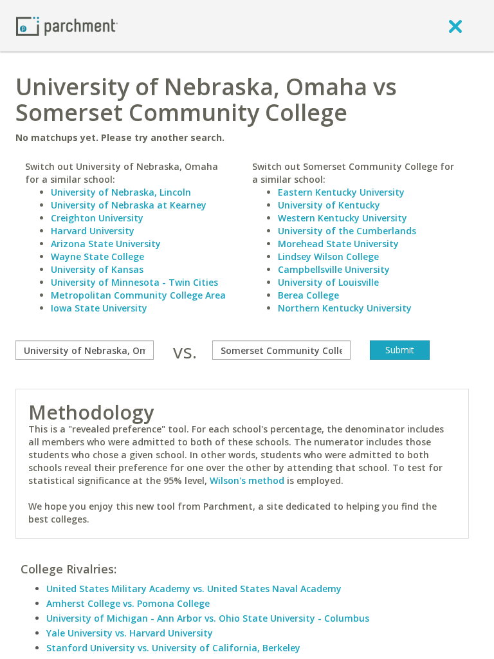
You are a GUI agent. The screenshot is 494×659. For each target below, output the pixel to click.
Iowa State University (99, 308)
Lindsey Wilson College (328, 256)
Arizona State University (106, 243)
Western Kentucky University (342, 218)
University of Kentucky (329, 205)
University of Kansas (97, 269)
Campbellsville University (334, 269)
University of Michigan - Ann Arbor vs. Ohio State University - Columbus (207, 618)
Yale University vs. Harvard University (129, 633)
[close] (455, 25)
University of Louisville (328, 282)
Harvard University (92, 231)
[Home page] (67, 25)
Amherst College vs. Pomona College (128, 603)
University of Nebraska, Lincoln (121, 192)
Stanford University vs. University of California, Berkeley (173, 648)
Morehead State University (338, 243)
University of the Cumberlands (347, 231)
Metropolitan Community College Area (138, 295)
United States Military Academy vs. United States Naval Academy (194, 588)
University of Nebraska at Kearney (128, 205)
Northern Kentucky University (345, 308)
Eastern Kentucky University (341, 192)
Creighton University (97, 218)
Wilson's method (247, 480)
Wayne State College (97, 256)
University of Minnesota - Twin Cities (134, 282)
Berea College (308, 295)
